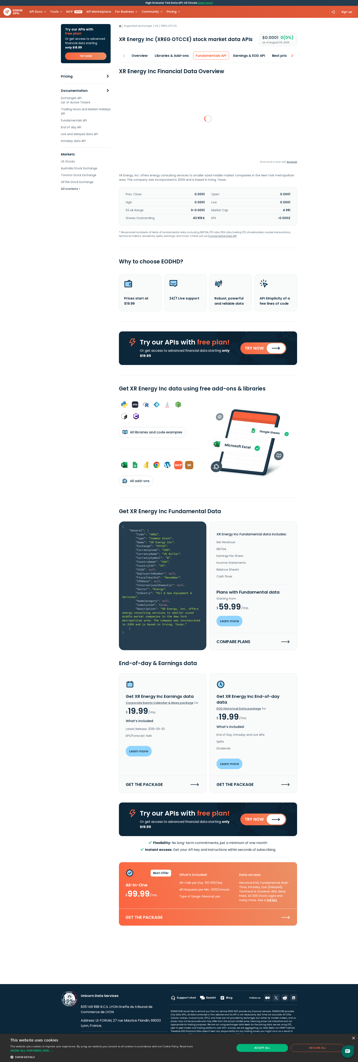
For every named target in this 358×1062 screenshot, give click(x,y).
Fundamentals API (74, 120)
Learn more (205, 3)
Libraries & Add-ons (172, 55)
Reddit (211, 998)
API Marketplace (98, 12)
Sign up (346, 12)
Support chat (186, 998)
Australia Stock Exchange (79, 168)
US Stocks (68, 161)
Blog (229, 998)
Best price (280, 55)
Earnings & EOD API (249, 55)
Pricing (67, 76)
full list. (272, 900)
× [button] (353, 1038)
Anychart (292, 162)
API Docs (35, 12)
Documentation (74, 90)
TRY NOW (86, 56)
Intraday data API (73, 141)
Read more (186, 1046)
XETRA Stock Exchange (77, 182)
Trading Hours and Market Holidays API (86, 111)
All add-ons (139, 481)
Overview (140, 55)
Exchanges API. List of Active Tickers (75, 100)
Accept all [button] (262, 1048)
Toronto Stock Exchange (78, 175)
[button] (101, 1050)
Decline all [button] (317, 1048)
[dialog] (179, 1048)
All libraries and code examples (155, 432)
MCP (73, 12)
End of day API (71, 127)
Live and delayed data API (79, 134)
